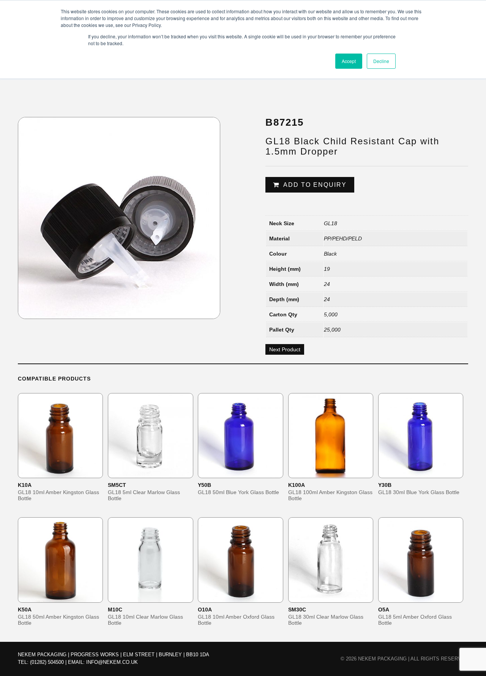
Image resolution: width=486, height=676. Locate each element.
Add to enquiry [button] (65, 472)
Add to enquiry (315, 185)
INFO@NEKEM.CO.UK (112, 662)
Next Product (284, 349)
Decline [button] (381, 61)
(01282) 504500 (47, 662)
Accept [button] (349, 61)
